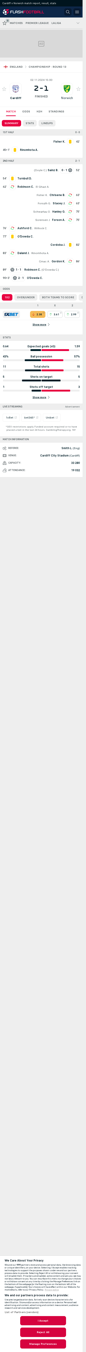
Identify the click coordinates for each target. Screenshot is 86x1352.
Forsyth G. (44, 203)
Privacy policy (52, 1289)
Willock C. (40, 228)
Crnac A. (44, 261)
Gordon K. (58, 261)
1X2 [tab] (7, 297)
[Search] (68, 12)
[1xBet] (11, 314)
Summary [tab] (11, 123)
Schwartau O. (41, 212)
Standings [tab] (56, 111)
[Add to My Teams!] (4, 89)
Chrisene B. (57, 195)
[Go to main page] (23, 12)
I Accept (43, 1320)
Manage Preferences (43, 1344)
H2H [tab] (39, 111)
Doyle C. (40, 170)
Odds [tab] (26, 111)
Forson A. (58, 220)
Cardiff (15, 98)
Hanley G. (58, 212)
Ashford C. (24, 228)
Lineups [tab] (47, 123)
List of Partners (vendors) (22, 1312)
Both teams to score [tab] (58, 297)
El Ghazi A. (42, 187)
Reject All (43, 1332)
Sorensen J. (42, 220)
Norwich (67, 98)
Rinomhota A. (40, 253)
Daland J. (23, 253)
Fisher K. (42, 195)
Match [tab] (11, 111)
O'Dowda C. (50, 270)
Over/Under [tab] (26, 297)
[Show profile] (16, 89)
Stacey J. (59, 203)
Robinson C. (25, 187)
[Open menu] (77, 12)
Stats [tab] (30, 123)
